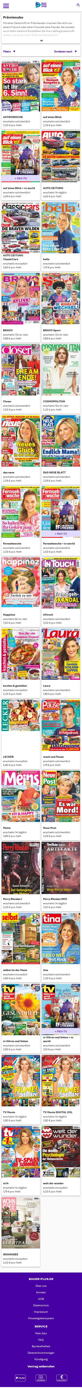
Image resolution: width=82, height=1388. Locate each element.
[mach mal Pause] (61, 726)
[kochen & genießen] (21, 655)
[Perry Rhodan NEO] (61, 868)
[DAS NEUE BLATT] (61, 441)
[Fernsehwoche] (21, 512)
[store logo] (41, 5)
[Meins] (21, 797)
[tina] (61, 939)
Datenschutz (41, 1305)
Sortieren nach (63, 51)
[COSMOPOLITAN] (61, 370)
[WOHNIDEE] (21, 1223)
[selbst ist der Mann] (21, 939)
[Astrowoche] (21, 86)
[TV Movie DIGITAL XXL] (61, 1081)
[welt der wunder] (61, 1152)
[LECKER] (21, 726)
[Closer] (21, 370)
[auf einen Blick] (61, 86)
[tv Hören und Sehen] (21, 1010)
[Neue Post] (61, 797)
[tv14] (21, 1152)
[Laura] (61, 655)
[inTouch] (61, 583)
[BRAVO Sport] (61, 299)
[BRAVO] (21, 299)
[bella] (61, 228)
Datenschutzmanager (41, 1352)
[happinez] (21, 583)
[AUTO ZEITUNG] (61, 157)
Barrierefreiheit (41, 1346)
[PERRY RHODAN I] (21, 868)
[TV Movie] (21, 1081)
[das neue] (21, 441)
